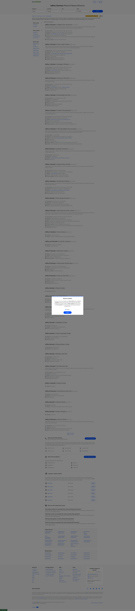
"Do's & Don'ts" (59, 305)
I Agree (68, 309)
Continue (67, 312)
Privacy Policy (71, 301)
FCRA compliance (71, 303)
